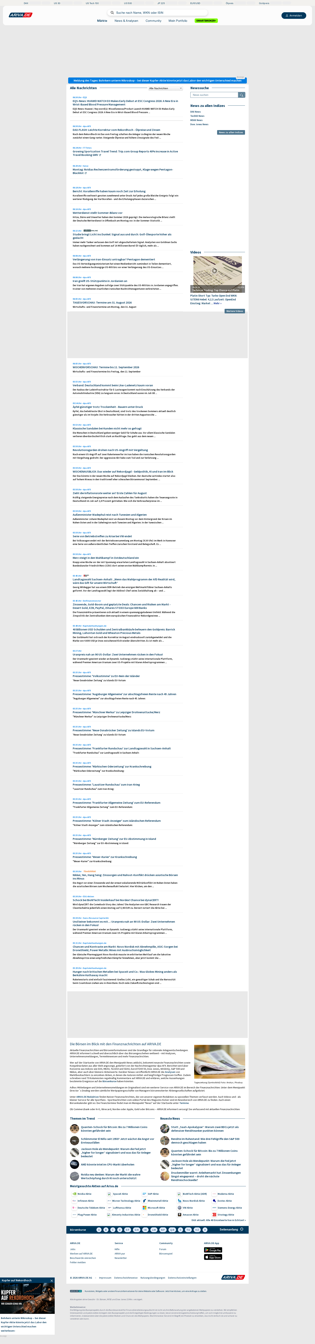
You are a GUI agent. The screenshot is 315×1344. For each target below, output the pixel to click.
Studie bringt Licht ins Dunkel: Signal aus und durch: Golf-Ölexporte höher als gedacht (122, 236)
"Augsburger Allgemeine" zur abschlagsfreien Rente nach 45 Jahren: (109, 698)
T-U (188, 1229)
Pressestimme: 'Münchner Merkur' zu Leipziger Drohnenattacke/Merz (116, 712)
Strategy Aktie (226, 1214)
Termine (184, 1103)
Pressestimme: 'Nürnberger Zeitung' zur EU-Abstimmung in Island (114, 839)
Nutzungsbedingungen (153, 1277)
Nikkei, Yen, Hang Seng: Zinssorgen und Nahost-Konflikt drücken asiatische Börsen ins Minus (125, 876)
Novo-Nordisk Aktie (194, 1200)
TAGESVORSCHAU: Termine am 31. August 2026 (102, 302)
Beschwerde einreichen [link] (83, 1258)
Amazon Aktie (191, 1214)
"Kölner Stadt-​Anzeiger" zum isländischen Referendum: (103, 825)
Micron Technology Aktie (126, 1200)
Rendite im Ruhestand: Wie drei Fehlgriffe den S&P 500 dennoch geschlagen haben (205, 1140)
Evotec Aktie (225, 1200)
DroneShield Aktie (158, 1214)
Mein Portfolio (178, 20)
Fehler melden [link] (78, 1262)
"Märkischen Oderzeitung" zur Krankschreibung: (98, 770)
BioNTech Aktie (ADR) (195, 1193)
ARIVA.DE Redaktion (87, 1096)
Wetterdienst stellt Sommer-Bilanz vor (97, 213)
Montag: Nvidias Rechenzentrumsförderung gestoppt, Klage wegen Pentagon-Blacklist (123, 171)
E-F (127, 1229)
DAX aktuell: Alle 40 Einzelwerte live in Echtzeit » (219, 1220)
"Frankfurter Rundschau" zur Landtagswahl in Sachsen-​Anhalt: (106, 752)
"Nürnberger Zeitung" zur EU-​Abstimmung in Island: (101, 843)
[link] (27, 1280)
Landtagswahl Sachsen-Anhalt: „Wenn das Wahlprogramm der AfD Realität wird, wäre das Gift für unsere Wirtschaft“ (124, 581)
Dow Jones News (199, 124)
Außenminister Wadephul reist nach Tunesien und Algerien (110, 514)
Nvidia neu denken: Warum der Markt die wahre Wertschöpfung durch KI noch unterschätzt (110, 1176)
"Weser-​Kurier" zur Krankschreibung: (92, 861)
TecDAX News (197, 115)
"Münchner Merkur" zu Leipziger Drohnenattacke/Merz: (102, 716)
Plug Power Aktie (87, 1214)
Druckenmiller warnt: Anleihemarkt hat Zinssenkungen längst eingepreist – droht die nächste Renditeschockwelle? (206, 1176)
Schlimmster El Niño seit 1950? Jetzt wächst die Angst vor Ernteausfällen (117, 1140)
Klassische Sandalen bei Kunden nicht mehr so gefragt (107, 428)
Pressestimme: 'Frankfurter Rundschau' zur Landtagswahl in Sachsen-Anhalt (122, 748)
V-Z (197, 1229)
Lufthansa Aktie (122, 1207)
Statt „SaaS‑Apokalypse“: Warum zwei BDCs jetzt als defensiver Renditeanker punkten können (205, 1128)
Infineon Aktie (86, 1200)
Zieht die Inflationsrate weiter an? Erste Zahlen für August (110, 493)
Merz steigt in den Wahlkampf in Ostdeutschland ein (106, 558)
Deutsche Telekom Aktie (91, 1207)
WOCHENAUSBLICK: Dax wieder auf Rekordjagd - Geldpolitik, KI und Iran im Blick (123, 471)
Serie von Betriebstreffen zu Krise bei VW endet (102, 536)
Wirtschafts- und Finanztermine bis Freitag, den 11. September (107, 371)
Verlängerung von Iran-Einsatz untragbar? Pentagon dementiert (114, 259)
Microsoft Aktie (156, 1207)
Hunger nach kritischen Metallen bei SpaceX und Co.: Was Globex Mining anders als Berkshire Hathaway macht (125, 973)
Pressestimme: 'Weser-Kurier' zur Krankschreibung (105, 857)
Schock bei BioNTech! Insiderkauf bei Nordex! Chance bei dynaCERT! (116, 900)
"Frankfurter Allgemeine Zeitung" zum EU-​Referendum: (103, 807)
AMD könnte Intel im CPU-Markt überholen (107, 1164)
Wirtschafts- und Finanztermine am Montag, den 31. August (104, 306)
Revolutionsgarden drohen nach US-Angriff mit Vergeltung (110, 450)
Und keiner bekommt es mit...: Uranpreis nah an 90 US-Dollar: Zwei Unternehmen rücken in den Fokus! (124, 923)
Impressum (105, 1277)
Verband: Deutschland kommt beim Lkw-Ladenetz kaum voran (113, 385)
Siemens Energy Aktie (230, 1207)
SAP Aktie (153, 1193)
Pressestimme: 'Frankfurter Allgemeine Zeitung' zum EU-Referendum (116, 802)
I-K (145, 1229)
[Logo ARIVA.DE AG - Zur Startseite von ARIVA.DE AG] (76, 1291)
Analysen (170, 1072)
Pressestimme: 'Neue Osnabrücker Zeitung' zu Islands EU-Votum (113, 730)
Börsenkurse (109, 1081)
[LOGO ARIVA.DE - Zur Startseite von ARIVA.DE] (20, 15)
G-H (137, 1229)
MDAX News (196, 120)
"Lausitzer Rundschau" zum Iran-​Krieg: (93, 789)
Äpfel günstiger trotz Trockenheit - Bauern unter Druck (108, 407)
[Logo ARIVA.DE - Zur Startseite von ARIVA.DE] (233, 1277)
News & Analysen (126, 20)
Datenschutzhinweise (126, 1277)
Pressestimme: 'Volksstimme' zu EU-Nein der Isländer (106, 676)
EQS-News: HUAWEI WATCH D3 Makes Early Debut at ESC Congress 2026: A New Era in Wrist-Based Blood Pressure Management (125, 102)
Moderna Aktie (226, 1193)
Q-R (172, 1229)
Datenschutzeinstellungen (182, 1277)
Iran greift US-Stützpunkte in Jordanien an (100, 281)
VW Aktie (188, 1207)
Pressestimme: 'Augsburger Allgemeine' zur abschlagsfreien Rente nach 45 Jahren (124, 694)
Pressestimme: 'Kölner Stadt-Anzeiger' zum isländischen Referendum (117, 820)
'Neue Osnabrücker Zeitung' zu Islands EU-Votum (99, 680)
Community (154, 20)
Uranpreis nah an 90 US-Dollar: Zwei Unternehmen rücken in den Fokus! (118, 654)
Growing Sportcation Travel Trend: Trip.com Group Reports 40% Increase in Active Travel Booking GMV (125, 153)
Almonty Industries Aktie (126, 1214)
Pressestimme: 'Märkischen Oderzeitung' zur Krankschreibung (112, 766)
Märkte (102, 20)
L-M (154, 1229)
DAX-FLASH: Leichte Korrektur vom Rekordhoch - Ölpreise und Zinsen (116, 130)
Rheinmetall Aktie (158, 1200)
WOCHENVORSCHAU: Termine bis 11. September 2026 (106, 367)
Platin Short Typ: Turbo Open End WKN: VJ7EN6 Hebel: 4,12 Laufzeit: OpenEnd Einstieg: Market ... (213, 299)
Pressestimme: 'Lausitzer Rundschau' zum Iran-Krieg (106, 784)
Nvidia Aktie (84, 1193)
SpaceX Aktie (120, 1193)
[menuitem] (90, 1249)
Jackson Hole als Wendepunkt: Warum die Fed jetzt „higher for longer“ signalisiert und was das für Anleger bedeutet (116, 1152)
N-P (163, 1229)
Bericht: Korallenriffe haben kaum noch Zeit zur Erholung (109, 191)
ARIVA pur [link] (120, 1253)
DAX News (195, 111)
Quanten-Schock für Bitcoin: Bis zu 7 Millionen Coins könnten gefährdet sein (114, 1128)
